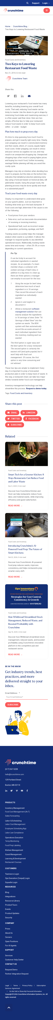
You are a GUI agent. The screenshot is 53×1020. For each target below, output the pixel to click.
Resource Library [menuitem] (12, 901)
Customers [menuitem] (10, 868)
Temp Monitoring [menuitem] (12, 841)
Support (35, 3)
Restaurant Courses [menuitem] (13, 862)
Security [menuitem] (8, 918)
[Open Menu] (46, 10)
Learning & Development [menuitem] (15, 859)
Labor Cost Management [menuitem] (15, 824)
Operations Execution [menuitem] (14, 838)
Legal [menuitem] (7, 985)
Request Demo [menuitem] (11, 970)
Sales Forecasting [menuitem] (12, 816)
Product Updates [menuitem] (12, 913)
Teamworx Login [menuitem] (12, 874)
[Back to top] (8, 1007)
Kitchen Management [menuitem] (14, 850)
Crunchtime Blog (20, 26)
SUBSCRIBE (12, 704)
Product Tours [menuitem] (11, 905)
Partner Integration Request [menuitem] (16, 974)
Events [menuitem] (8, 909)
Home (7, 26)
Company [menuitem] (9, 923)
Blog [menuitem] (7, 892)
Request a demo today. (36, 388)
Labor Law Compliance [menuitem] (14, 833)
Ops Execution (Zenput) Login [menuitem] (17, 878)
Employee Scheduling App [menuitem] (15, 828)
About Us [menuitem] (9, 933)
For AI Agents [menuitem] (10, 946)
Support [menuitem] (9, 950)
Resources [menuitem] (10, 887)
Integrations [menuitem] (10, 896)
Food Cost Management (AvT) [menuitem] (17, 812)
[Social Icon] (7, 791)
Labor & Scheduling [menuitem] (13, 821)
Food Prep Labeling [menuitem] (13, 845)
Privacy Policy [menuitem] (27, 985)
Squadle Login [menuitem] (11, 882)
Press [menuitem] (7, 929)
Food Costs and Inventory (21, 393)
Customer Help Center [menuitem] (14, 960)
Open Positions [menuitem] (11, 941)
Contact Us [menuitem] (11, 964)
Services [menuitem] (9, 955)
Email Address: (12, 693)
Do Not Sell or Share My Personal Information (25, 991)
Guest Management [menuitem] (13, 854)
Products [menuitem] (10, 803)
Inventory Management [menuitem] (14, 808)
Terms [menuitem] (15, 985)
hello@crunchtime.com (14, 774)
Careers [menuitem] (8, 937)
